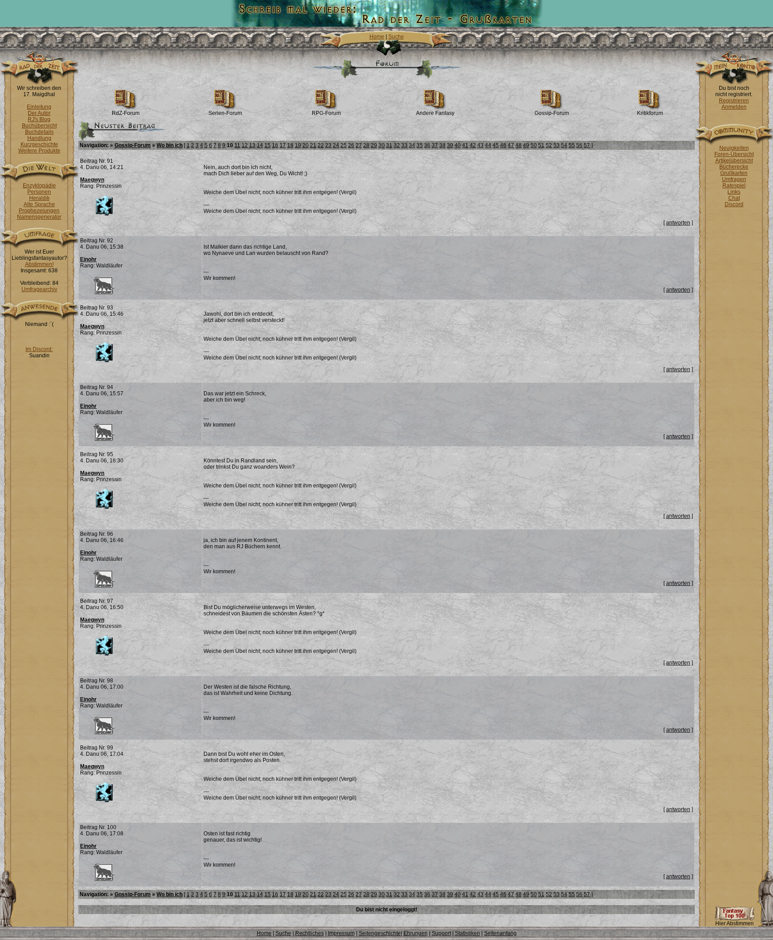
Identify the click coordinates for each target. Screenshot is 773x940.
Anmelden (734, 107)
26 (351, 145)
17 (283, 145)
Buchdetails (39, 132)
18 (290, 145)
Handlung (39, 138)
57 (587, 145)
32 (397, 145)
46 (503, 145)
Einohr (88, 259)
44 (488, 145)
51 (541, 145)
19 (298, 145)
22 (321, 145)
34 (412, 145)
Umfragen (734, 179)
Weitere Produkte (39, 151)
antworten (678, 223)
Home (377, 37)
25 (343, 145)
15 (267, 145)
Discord (734, 204)
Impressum (341, 933)
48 (518, 145)
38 (442, 145)
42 (473, 145)
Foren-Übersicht (734, 154)
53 (556, 145)
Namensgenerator (39, 217)
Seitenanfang (500, 933)
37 (435, 145)
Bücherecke (733, 167)
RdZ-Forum (126, 113)
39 (450, 145)
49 (526, 145)
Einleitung (39, 107)
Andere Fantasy (435, 113)
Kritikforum (650, 113)
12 (245, 145)
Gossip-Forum (552, 113)
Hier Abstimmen (734, 923)
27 (359, 145)
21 (313, 145)
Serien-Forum (225, 113)
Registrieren (734, 100)
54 (564, 145)
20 (305, 145)
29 (374, 145)
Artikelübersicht (734, 160)
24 (336, 145)
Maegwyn (92, 180)
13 (252, 145)
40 (457, 145)
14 (260, 145)
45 (496, 145)
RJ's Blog (39, 119)
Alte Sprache (39, 204)
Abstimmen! (39, 264)
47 (511, 145)
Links (733, 192)
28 (366, 145)
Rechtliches (309, 933)
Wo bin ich (170, 145)
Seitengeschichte (380, 933)
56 (579, 145)
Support (441, 933)
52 (549, 145)
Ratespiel (734, 185)
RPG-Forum (326, 113)
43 (480, 145)
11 (237, 145)
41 (465, 145)
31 (389, 145)
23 (328, 145)
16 (275, 145)
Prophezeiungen (39, 210)
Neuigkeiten (734, 148)
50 (534, 145)
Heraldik (39, 198)
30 (381, 145)
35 (419, 145)
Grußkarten (734, 173)
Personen (39, 192)
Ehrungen (415, 933)
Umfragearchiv (39, 289)
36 (427, 145)
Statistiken (467, 933)
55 (572, 145)
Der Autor (39, 113)
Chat (734, 198)
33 (404, 145)
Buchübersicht (39, 126)
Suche (396, 37)
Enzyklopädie (39, 185)
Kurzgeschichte (39, 144)
